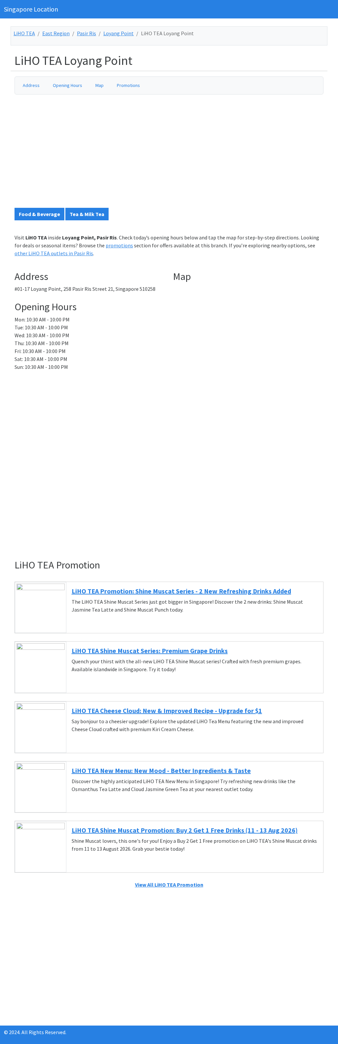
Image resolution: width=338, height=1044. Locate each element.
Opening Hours (67, 85)
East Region (56, 33)
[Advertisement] (173, 154)
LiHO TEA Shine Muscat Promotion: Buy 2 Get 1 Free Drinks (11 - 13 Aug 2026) (185, 830)
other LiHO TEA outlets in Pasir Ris (54, 253)
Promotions (128, 85)
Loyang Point (118, 33)
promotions (119, 245)
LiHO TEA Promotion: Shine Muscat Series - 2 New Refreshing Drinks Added (181, 591)
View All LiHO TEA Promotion (169, 884)
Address (31, 85)
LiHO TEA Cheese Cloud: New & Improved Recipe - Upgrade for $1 (167, 710)
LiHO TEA (24, 33)
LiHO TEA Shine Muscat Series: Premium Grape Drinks (150, 650)
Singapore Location (31, 9)
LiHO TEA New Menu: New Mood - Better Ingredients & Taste (161, 770)
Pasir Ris (86, 33)
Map (99, 85)
